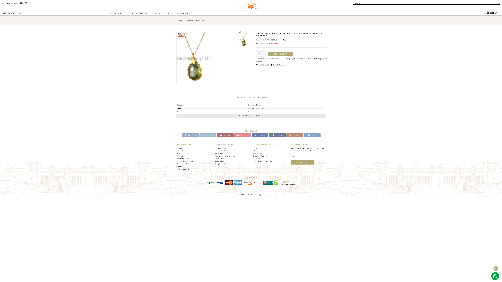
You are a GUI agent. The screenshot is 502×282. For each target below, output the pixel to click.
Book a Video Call (182, 169)
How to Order (258, 153)
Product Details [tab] (243, 97)
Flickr (314, 135)
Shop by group (117, 13)
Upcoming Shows (182, 159)
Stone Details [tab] (260, 97)
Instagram (209, 135)
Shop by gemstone (138, 13)
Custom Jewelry (184, 13)
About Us (179, 148)
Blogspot (296, 135)
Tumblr (279, 135)
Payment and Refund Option (225, 156)
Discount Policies (221, 148)
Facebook (192, 135)
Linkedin (261, 135)
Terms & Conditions (221, 151)
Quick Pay (256, 159)
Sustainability (219, 161)
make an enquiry (278, 65)
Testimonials (219, 159)
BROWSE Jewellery (14, 13)
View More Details (250, 116)
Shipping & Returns (260, 156)
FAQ (254, 151)
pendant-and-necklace (195, 21)
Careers (179, 166)
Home (180, 21)
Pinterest (244, 135)
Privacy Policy (220, 153)
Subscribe (302, 162)
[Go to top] (496, 268)
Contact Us (257, 148)
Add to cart (280, 54)
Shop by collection (162, 13)
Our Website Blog (182, 164)
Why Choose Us (182, 153)
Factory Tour (180, 151)
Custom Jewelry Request (185, 161)
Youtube (227, 135)
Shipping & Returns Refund (262, 161)
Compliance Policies (222, 164)
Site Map (179, 156)
